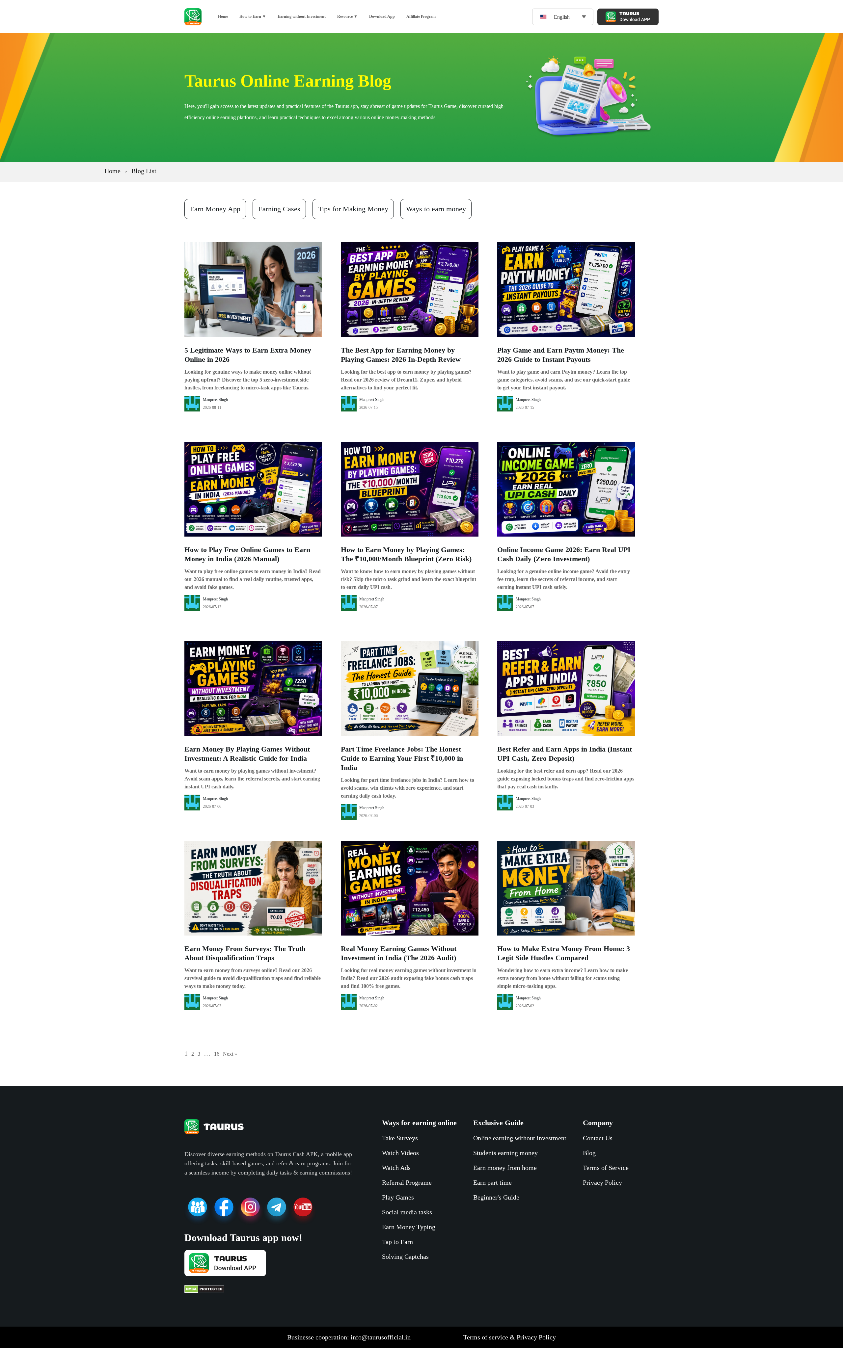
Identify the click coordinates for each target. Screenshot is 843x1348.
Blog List (143, 170)
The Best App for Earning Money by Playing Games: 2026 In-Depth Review (401, 354)
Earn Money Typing (408, 1226)
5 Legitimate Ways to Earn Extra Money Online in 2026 (247, 354)
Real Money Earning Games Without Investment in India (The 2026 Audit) (398, 953)
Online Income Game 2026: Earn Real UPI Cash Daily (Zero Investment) (564, 554)
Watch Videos (400, 1152)
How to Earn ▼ (252, 16)
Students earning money (505, 1152)
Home (223, 16)
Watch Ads (396, 1167)
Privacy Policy (602, 1182)
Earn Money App (215, 209)
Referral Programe (407, 1182)
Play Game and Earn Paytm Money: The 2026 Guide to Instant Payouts (560, 354)
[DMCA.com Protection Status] (268, 1289)
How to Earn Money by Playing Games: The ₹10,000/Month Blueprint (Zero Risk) (406, 554)
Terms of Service (606, 1167)
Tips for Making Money (353, 209)
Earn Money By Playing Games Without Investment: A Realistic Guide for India (247, 753)
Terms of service (485, 1337)
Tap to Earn (397, 1241)
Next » (230, 1054)
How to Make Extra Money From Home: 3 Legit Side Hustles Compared (563, 953)
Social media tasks (407, 1212)
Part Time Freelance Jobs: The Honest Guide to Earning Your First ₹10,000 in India (402, 758)
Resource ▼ (347, 16)
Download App (382, 16)
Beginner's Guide (496, 1197)
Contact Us (597, 1138)
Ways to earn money (436, 209)
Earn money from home (505, 1167)
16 (216, 1054)
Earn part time (492, 1182)
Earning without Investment (302, 16)
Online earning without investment (519, 1138)
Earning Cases (279, 209)
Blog (589, 1152)
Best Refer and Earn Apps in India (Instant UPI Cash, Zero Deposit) (564, 753)
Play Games (398, 1197)
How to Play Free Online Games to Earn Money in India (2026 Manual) (247, 554)
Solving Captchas (405, 1256)
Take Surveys (400, 1138)
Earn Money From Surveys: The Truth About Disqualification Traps (245, 953)
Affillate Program (421, 16)
